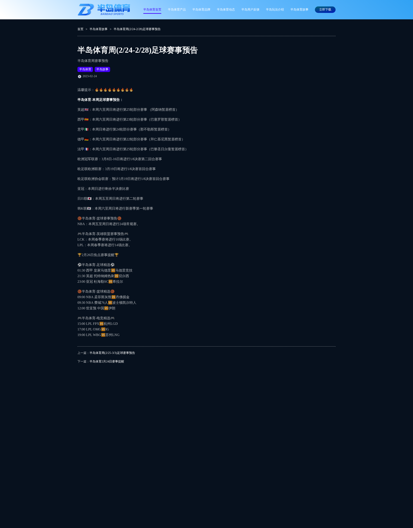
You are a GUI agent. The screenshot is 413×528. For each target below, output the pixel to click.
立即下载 (325, 9)
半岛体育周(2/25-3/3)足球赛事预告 (112, 353)
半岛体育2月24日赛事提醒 (106, 361)
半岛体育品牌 (201, 9)
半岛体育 (85, 69)
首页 (80, 29)
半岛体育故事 (299, 9)
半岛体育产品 (177, 9)
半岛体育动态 (226, 9)
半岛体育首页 (152, 9)
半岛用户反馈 (250, 9)
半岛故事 (102, 69)
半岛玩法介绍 (275, 9)
